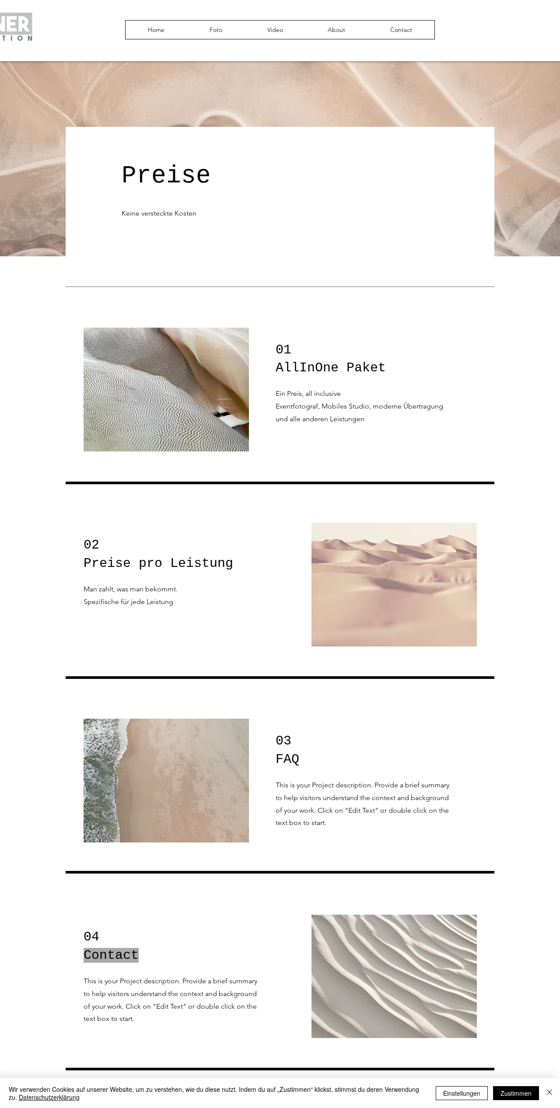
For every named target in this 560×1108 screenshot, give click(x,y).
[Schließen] (549, 1093)
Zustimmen (516, 1093)
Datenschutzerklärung (49, 1097)
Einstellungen (461, 1093)
